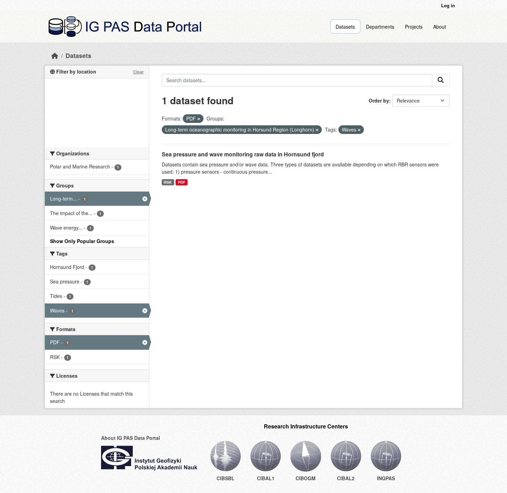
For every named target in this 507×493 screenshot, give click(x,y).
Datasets (345, 26)
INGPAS (386, 478)
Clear (138, 72)
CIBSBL (226, 478)
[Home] (54, 55)
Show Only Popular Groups (82, 241)
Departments (380, 26)
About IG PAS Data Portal (130, 437)
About (439, 26)
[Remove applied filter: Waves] (359, 130)
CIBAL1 (266, 478)
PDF (181, 182)
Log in (448, 5)
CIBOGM (306, 478)
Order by (379, 100)
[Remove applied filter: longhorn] (317, 130)
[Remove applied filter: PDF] (198, 119)
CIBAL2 (346, 478)
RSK (168, 182)
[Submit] (441, 80)
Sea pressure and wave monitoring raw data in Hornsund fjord (243, 154)
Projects (414, 26)
